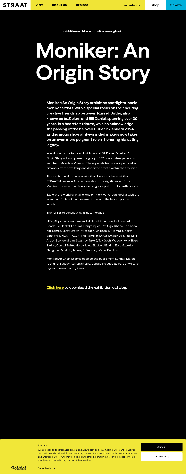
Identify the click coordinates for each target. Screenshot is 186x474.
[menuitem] (39, 5)
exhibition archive (75, 31)
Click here (55, 287)
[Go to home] (15, 5)
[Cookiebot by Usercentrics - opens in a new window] (19, 468)
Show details (44, 468)
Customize (160, 456)
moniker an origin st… (108, 31)
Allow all (161, 447)
